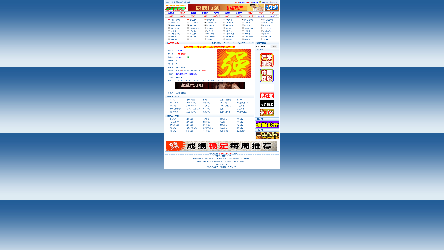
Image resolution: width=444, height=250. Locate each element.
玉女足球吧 (247, 23)
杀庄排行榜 (216, 156)
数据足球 (222, 109)
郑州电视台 (206, 131)
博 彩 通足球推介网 (175, 109)
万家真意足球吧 (212, 23)
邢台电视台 (173, 131)
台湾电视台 (223, 119)
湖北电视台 (189, 125)
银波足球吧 (174, 31)
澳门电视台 (189, 122)
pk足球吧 (210, 31)
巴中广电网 (173, 119)
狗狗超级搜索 (190, 100)
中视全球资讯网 (174, 122)
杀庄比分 (172, 100)
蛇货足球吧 (229, 28)
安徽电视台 (173, 128)
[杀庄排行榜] (175, 7)
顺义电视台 (223, 128)
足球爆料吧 (210, 28)
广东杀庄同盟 (194, 23)
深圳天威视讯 (241, 131)
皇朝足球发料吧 (230, 31)
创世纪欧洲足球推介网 (193, 109)
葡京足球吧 (247, 25)
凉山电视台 (189, 131)
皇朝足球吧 (210, 20)
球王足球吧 (210, 37)
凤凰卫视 (222, 122)
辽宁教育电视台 (208, 128)
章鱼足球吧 (266, 25)
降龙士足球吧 (248, 20)
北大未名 (239, 100)
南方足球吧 (192, 31)
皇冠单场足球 (207, 106)
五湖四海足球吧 (249, 37)
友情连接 (235, 153)
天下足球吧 (173, 37)
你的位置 (210, 39)
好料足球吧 (193, 20)
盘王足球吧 (193, 25)
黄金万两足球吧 (175, 28)
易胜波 (205, 100)
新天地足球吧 (193, 28)
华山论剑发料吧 (175, 25)
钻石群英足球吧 (268, 23)
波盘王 (191, 39)
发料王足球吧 (211, 25)
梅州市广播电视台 (191, 128)
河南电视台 (189, 119)
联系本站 (215, 153)
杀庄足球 (228, 156)
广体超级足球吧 (268, 20)
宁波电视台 (240, 125)
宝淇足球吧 (193, 37)
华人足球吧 (247, 34)
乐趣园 (222, 156)
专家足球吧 (210, 34)
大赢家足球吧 (267, 37)
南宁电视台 (240, 122)
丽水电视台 (206, 125)
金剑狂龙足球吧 (175, 34)
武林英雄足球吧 (230, 34)
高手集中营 (173, 39)
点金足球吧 (266, 31)
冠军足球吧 (229, 37)
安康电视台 (240, 119)
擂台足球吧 (192, 34)
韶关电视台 (206, 122)
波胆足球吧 (229, 23)
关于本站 (209, 153)
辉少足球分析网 (191, 106)
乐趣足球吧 (229, 25)
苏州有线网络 (224, 131)
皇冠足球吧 (247, 31)
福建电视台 (240, 128)
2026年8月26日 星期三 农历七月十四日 (178, 2)
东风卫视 (206, 119)
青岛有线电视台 (174, 125)
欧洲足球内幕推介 (225, 100)
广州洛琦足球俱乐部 (243, 112)
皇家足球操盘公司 (225, 106)
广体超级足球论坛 (242, 103)
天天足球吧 (266, 28)
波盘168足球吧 (248, 28)
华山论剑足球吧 (175, 20)
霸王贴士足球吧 (175, 23)
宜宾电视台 (223, 125)
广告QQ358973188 (268, 39)
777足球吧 (229, 20)
